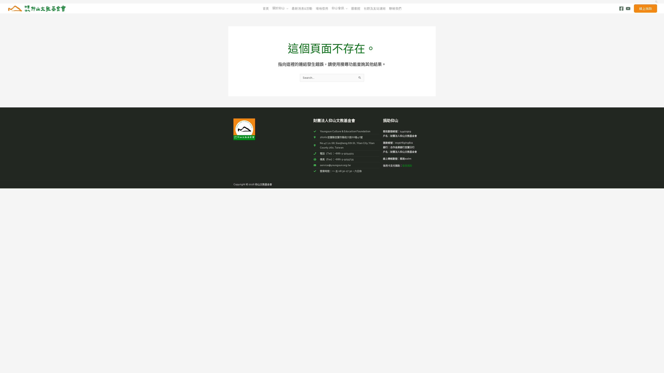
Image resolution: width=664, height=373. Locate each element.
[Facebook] (621, 8)
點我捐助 (407, 165)
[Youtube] (628, 8)
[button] (656, 1)
